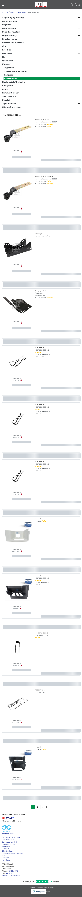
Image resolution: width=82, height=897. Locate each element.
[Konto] (75, 4)
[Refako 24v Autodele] (41, 4)
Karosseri (22, 12)
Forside (5, 12)
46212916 (9, 873)
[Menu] (3, 4)
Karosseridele (34, 12)
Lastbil (13, 12)
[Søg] (72, 4)
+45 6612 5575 (13, 871)
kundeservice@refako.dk (11, 875)
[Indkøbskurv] (79, 4)
